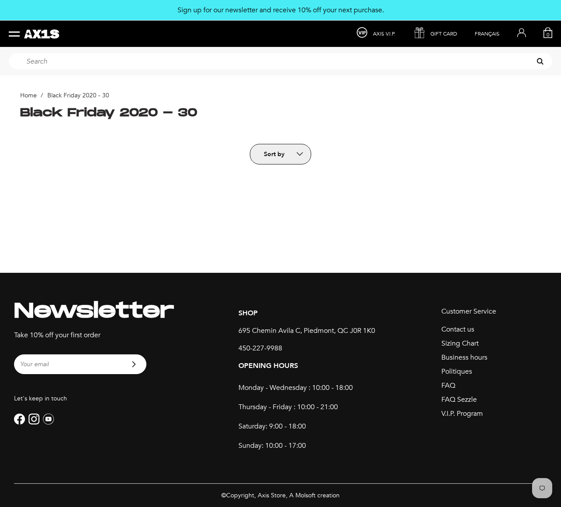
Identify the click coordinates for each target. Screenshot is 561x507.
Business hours (464, 357)
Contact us (457, 329)
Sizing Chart (460, 343)
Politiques (456, 371)
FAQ (448, 385)
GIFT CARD (443, 33)
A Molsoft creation (314, 495)
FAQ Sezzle (459, 399)
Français (487, 33)
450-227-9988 (260, 348)
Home (28, 95)
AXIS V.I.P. (384, 33)
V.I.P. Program (462, 413)
